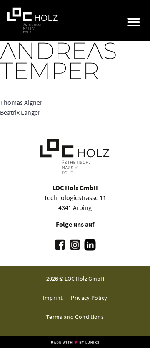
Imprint (53, 297)
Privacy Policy (89, 297)
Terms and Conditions (75, 317)
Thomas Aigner (21, 102)
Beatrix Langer (20, 112)
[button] (134, 22)
